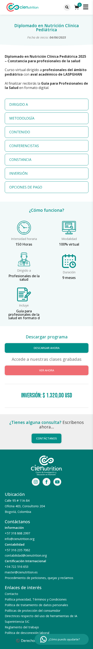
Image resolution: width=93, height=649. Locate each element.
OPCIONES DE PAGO (25, 187)
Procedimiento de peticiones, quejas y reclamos (39, 578)
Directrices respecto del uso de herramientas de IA (41, 616)
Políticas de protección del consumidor (32, 611)
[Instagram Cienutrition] (36, 482)
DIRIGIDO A (18, 104)
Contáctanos (46, 438)
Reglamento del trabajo (22, 627)
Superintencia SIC (17, 621)
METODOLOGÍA (21, 118)
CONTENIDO (19, 132)
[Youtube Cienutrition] (57, 482)
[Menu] (67, 7)
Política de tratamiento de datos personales (36, 605)
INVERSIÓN (18, 173)
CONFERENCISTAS (24, 145)
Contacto (11, 594)
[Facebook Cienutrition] (46, 482)
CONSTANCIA (20, 159)
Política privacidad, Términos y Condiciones (36, 599)
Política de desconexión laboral (27, 633)
